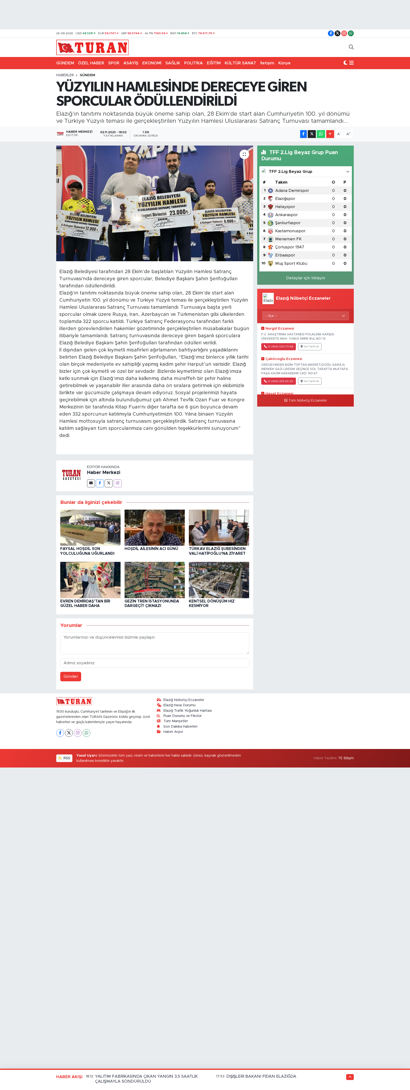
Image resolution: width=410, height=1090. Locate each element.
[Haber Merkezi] (71, 476)
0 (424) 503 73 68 (280, 346)
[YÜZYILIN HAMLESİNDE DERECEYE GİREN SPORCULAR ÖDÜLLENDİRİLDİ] (154, 203)
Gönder (71, 676)
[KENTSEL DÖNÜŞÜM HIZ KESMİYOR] (219, 580)
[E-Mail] (91, 483)
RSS (66, 758)
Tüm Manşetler (175, 721)
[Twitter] (108, 483)
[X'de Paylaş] (312, 134)
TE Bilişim (346, 758)
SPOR (113, 63)
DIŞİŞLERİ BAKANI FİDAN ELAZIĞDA (261, 1076)
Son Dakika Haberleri (180, 726)
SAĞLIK (172, 63)
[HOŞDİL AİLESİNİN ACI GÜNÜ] (155, 527)
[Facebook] (100, 483)
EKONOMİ (151, 63)
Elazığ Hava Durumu (179, 705)
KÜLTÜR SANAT (240, 63)
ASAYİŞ (130, 63)
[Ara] (351, 47)
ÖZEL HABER (91, 63)
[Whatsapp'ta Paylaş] (321, 134)
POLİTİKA (193, 63)
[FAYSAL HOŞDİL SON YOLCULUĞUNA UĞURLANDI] (90, 527)
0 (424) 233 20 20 (280, 381)
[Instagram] (117, 483)
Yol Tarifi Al (311, 346)
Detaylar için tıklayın (305, 278)
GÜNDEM (65, 63)
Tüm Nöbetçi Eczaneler (308, 400)
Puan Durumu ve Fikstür (182, 716)
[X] (69, 733)
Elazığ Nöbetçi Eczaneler (183, 700)
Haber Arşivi (173, 732)
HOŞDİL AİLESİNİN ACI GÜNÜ (151, 549)
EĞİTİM (214, 63)
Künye (284, 63)
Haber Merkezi (103, 472)
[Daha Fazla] (330, 134)
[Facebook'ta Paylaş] (303, 134)
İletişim (267, 63)
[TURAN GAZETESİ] (92, 47)
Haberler (65, 75)
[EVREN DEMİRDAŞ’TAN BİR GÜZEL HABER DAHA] (90, 580)
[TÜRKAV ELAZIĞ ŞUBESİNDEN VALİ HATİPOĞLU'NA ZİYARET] (219, 527)
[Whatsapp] (86, 733)
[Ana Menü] (351, 63)
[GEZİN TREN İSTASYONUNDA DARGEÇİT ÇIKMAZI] (155, 580)
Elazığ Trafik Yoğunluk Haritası (187, 710)
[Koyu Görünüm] (345, 63)
